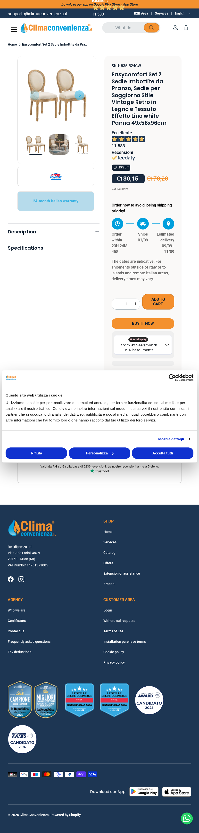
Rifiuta (36, 453)
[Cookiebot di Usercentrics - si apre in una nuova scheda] (172, 377)
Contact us (16, 631)
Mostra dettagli (171, 439)
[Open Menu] (14, 30)
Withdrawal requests (119, 621)
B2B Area (141, 13)
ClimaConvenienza (34, 815)
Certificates (17, 621)
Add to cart (158, 301)
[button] (186, 27)
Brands (108, 584)
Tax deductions (19, 652)
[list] (57, 95)
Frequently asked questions (29, 641)
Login (107, 610)
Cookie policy (113, 652)
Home (12, 44)
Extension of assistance (121, 573)
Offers (108, 563)
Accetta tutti (162, 453)
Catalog (109, 553)
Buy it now (143, 323)
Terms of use (113, 631)
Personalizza (97, 453)
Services (161, 13)
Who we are (16, 610)
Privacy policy (114, 662)
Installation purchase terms (124, 641)
